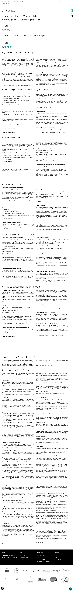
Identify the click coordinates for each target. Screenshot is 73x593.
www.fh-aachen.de (9, 30)
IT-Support (39, 557)
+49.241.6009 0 (7, 29)
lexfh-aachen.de (8, 47)
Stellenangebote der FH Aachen (8, 555)
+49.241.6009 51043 (8, 46)
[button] (70, 589)
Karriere (52, 1)
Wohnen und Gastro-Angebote (43, 561)
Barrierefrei (65, 1)
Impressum (57, 555)
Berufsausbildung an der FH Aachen (9, 557)
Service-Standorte (41, 559)
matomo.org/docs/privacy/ (57, 335)
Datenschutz (57, 557)
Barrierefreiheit (58, 559)
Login (60, 1)
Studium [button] (10, 1)
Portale (56, 1)
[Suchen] (21, 1)
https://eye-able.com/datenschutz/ (46, 365)
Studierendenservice (41, 555)
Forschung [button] (16, 1)
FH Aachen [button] (4, 1)
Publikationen (22, 555)
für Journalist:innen (24, 557)
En (70, 1)
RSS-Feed (22, 559)
